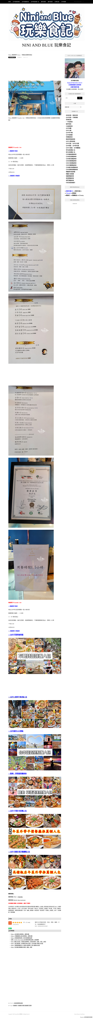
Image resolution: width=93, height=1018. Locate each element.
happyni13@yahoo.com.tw (74, 82)
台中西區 (68, 145)
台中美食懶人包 (35, 1)
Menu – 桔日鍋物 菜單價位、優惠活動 (20, 934)
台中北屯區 (26, 906)
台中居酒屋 (69, 135)
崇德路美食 (69, 137)
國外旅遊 (50, 1)
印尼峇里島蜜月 (70, 182)
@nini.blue (20, 896)
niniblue (19, 57)
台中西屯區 (76, 145)
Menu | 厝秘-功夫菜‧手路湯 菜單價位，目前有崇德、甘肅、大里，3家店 (28, 941)
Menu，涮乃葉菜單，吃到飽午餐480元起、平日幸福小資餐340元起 (27, 943)
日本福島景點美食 (71, 154)
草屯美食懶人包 (70, 150)
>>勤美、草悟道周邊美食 (17, 773)
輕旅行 (68, 195)
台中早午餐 (69, 132)
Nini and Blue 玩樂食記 (46, 45)
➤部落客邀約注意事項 (74, 85)
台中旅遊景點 (16, 1)
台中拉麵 (68, 128)
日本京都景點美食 (71, 161)
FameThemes (82, 1014)
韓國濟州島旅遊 (70, 171)
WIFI (50, 910)
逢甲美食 (68, 124)
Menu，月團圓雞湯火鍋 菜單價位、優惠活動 (21, 936)
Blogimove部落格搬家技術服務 (86, 1017)
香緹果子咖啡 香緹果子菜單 (25, 1005)
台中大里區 (69, 148)
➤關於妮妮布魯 (74, 87)
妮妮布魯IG (11, 893)
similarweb (75, 203)
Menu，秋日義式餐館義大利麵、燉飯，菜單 (21, 947)
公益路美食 (69, 126)
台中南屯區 (32, 906)
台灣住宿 (57, 1)
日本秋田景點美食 (71, 156)
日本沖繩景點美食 (71, 165)
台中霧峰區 (77, 148)
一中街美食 (69, 122)
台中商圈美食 (25, 1)
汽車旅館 (75, 117)
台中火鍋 (68, 130)
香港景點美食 (70, 178)
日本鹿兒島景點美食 (72, 167)
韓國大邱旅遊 (70, 174)
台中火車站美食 (70, 141)
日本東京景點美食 (71, 158)
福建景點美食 (70, 176)
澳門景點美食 (70, 180)
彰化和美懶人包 (70, 152)
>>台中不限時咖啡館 (15, 635)
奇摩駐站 (74, 195)
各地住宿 (68, 115)
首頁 (9, 1)
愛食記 (74, 193)
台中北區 (21, 906)
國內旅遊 (43, 1)
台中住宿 (68, 117)
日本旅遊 (63, 1)
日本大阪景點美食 (71, 163)
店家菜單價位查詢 (12, 57)
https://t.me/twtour (21, 900)
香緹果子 (15, 1005)
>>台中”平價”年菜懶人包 (17, 811)
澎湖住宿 (68, 119)
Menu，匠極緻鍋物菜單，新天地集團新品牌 (21, 938)
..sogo (51, 906)
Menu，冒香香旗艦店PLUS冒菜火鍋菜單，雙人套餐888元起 (25, 945)
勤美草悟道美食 (70, 139)
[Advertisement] (34, 70)
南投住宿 (75, 115)
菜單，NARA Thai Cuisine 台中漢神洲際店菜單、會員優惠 (25, 939)
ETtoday (81, 195)
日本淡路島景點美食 (72, 169)
